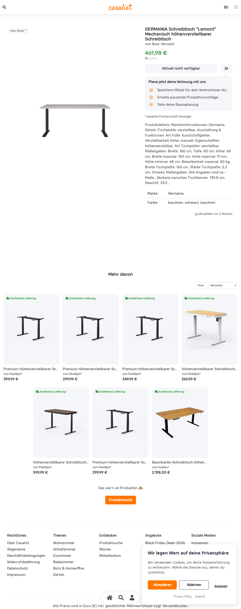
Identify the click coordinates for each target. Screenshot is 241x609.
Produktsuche (120, 500)
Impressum (16, 575)
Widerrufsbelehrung (23, 562)
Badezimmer (63, 562)
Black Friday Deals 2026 (165, 543)
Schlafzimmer (64, 549)
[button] (4, 7)
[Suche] (121, 598)
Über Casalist (18, 543)
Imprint (200, 596)
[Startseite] (110, 598)
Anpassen (220, 586)
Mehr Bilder (17, 30)
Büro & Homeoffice (68, 568)
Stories (105, 549)
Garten (58, 575)
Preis (201, 285)
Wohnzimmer (64, 543)
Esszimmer (62, 556)
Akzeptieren (162, 585)
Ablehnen (194, 585)
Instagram (199, 543)
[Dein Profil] (132, 598)
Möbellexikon (110, 556)
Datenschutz (17, 568)
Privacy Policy (183, 596)
